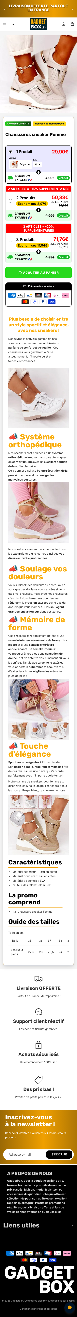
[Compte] (63, 24)
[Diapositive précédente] (4, 8)
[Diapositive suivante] (72, 8)
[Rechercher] (13, 24)
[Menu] (4, 24)
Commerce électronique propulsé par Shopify (49, 1300)
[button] (38, 164)
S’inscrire (59, 1154)
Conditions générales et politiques (38, 1308)
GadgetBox (17, 1300)
